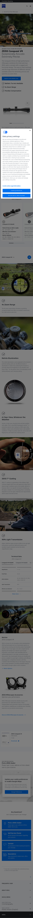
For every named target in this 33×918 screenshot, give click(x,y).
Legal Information (15, 186)
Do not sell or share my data (16, 195)
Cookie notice (7, 186)
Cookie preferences (16, 190)
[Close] (30, 130)
